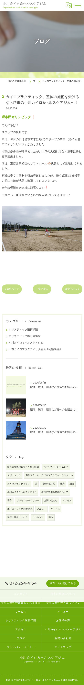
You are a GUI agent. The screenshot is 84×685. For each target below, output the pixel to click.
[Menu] (77, 5)
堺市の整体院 (48, 484)
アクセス (66, 500)
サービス (55, 509)
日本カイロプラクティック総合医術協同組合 (35, 349)
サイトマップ (63, 647)
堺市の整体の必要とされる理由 (23, 467)
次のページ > (72, 289)
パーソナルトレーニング (56, 467)
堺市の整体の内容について (54, 492)
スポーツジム (14, 475)
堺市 (9, 500)
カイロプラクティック (18, 484)
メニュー (41, 509)
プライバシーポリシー (28, 500)
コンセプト (38, 517)
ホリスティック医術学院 (23, 330)
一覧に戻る (42, 289)
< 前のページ (12, 289)
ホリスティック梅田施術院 (25, 336)
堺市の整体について (17, 517)
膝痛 (62, 484)
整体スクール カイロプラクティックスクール (49, 475)
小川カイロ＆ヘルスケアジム (26, 343)
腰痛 (72, 484)
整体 (51, 517)
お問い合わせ (50, 500)
